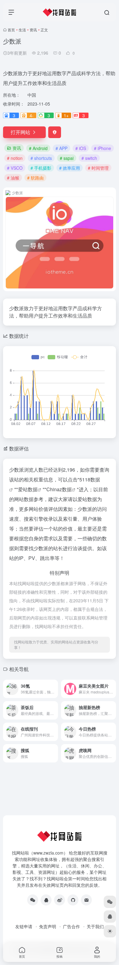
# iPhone (102, 148)
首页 (11, 29)
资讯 (33, 29)
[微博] (59, 899)
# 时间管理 (98, 168)
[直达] (54, 689)
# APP (61, 148)
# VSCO (15, 168)
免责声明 (47, 926)
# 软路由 (35, 178)
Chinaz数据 (59, 489)
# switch (89, 158)
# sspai (67, 158)
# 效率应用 (69, 168)
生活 (22, 29)
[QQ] (46, 899)
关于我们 (95, 926)
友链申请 (23, 926)
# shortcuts (41, 158)
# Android (38, 148)
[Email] (86, 899)
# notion (15, 158)
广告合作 (71, 926)
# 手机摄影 (41, 168)
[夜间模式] (110, 931)
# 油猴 (13, 178)
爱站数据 (28, 489)
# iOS (80, 148)
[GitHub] (72, 899)
